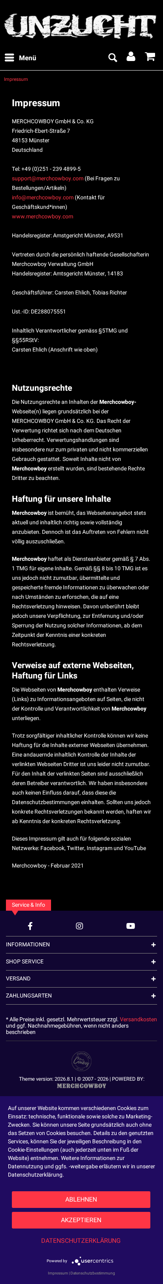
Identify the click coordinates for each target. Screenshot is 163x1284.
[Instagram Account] (79, 926)
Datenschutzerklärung (81, 1241)
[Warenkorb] (150, 58)
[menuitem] (20, 58)
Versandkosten (138, 1019)
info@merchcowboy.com (43, 197)
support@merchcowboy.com (47, 178)
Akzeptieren (81, 1220)
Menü (27, 58)
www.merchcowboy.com (42, 216)
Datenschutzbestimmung (92, 1273)
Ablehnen (81, 1199)
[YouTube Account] (130, 926)
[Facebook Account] (30, 926)
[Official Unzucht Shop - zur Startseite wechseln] (81, 23)
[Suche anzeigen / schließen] (112, 58)
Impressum (58, 1273)
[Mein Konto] (131, 58)
